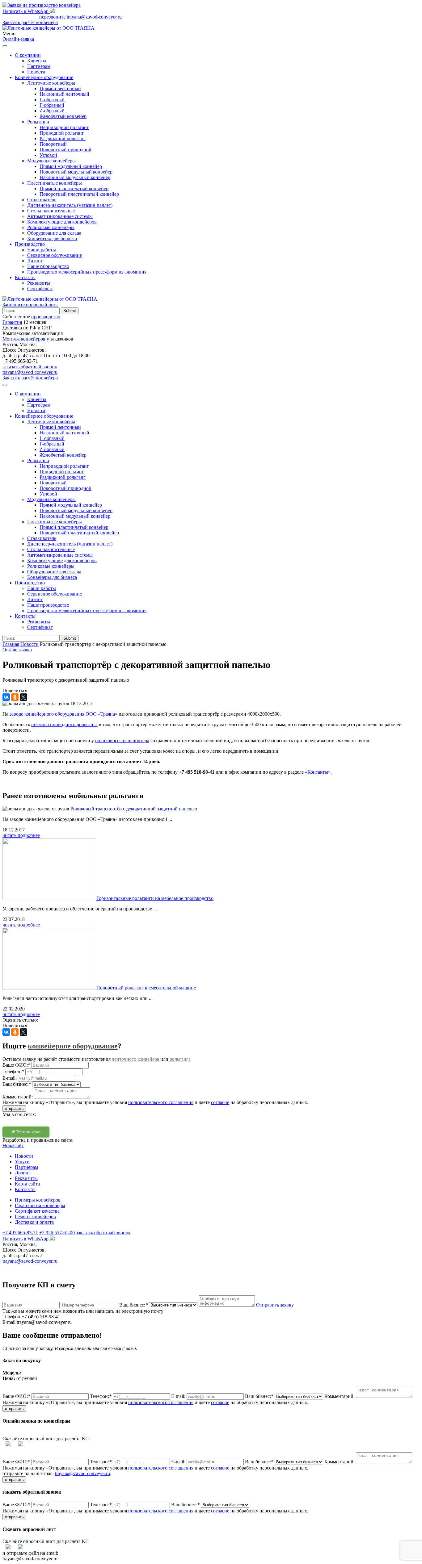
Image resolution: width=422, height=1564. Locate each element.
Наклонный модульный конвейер (75, 177)
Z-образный (52, 110)
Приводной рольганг (62, 133)
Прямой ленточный (60, 88)
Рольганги (38, 121)
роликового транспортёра (122, 740)
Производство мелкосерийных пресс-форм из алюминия (86, 271)
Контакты (25, 277)
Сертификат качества (37, 1211)
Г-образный (52, 105)
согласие (220, 1102)
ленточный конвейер (272, 1266)
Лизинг (35, 260)
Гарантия (12, 322)
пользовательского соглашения (160, 1102)
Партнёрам (38, 66)
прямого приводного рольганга (64, 724)
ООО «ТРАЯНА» (25, 1266)
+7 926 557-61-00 (57, 1232)
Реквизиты (38, 283)
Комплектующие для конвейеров (62, 221)
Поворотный (53, 144)
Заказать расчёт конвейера (30, 22)
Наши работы (41, 249)
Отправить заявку (275, 1304)
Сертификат (40, 288)
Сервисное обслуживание (54, 255)
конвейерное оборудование (73, 1046)
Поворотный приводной (65, 149)
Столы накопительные (51, 210)
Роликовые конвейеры (50, 227)
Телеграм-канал (27, 1132)
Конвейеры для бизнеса (52, 238)
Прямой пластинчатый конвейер (74, 188)
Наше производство (48, 266)
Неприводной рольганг (64, 127)
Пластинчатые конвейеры (54, 183)
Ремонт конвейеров (35, 1216)
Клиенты (36, 60)
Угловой (48, 155)
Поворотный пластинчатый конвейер (79, 194)
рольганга (180, 1059)
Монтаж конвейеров (23, 338)
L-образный (52, 99)
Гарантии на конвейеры (40, 1205)
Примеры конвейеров (38, 1199)
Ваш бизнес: (133, 1304)
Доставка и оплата (34, 1222)
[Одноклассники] (15, 697)
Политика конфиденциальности (195, 1266)
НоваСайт (13, 1145)
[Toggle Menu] (4, 46)
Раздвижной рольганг (63, 138)
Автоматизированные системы (60, 216)
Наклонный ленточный (64, 94)
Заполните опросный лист (30, 304)
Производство (30, 244)
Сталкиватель (41, 199)
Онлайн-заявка (18, 39)
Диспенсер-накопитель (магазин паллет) (69, 205)
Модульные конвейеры (51, 160)
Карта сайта (27, 1183)
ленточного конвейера (135, 1059)
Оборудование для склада (54, 233)
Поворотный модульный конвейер (76, 171)
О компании (28, 55)
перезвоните (52, 16)
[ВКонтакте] (6, 697)
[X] (23, 697)
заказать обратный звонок (29, 366)
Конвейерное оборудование (44, 77)
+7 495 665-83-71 (20, 16)
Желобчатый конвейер (63, 116)
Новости (36, 71)
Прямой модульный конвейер (71, 166)
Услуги (22, 1161)
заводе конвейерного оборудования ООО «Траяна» (63, 714)
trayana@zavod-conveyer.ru (94, 16)
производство (45, 316)
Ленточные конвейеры (51, 83)
